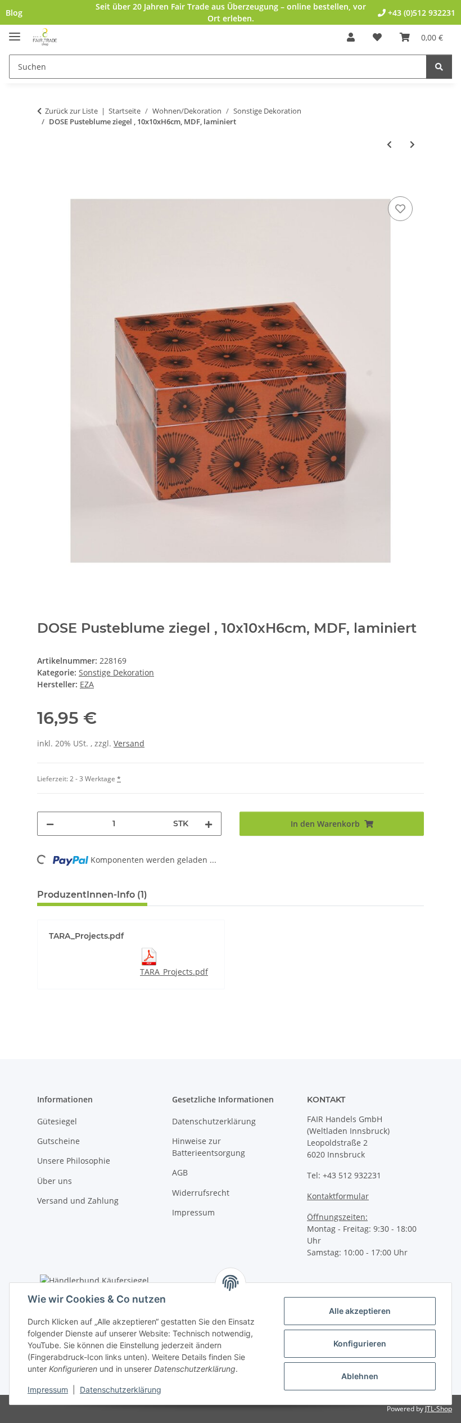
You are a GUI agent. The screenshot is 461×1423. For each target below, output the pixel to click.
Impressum (48, 1389)
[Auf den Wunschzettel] (400, 208)
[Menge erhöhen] (208, 823)
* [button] (119, 778)
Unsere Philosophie (73, 1160)
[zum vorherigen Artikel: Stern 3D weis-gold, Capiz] (389, 144)
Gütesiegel (57, 1121)
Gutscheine (58, 1141)
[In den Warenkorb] (46, 181)
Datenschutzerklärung (120, 1389)
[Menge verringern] (50, 823)
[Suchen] (439, 67)
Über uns (54, 1181)
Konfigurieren (359, 1343)
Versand (129, 743)
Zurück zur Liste (71, 111)
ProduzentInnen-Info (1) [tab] (92, 894)
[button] (351, 37)
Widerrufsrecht (200, 1192)
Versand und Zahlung (78, 1200)
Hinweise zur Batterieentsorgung (208, 1147)
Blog (14, 12)
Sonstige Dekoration (116, 672)
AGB (180, 1172)
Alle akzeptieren (360, 1311)
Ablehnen (359, 1376)
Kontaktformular (338, 1196)
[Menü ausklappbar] (14, 32)
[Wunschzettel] (377, 37)
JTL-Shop (438, 1408)
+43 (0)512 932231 (420, 12)
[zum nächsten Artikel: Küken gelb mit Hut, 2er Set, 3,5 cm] (412, 144)
